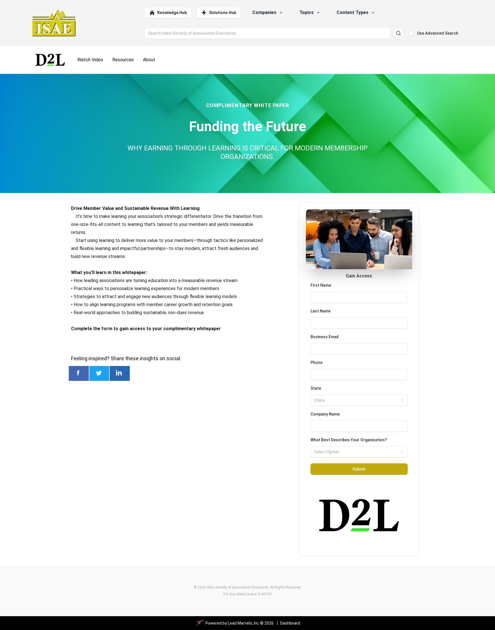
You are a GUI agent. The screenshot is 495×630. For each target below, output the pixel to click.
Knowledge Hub (172, 12)
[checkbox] (411, 33)
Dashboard (290, 623)
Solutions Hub (222, 12)
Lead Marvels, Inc (243, 623)
